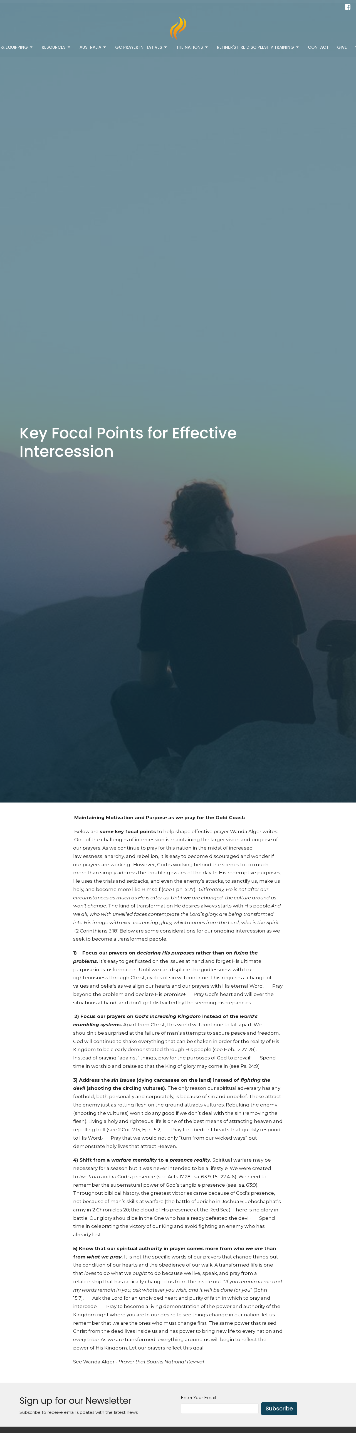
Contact (318, 47)
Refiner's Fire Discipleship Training (255, 47)
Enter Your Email (198, 1397)
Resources (54, 47)
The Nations (189, 47)
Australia (90, 47)
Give (342, 47)
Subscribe (279, 1408)
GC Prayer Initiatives (138, 47)
